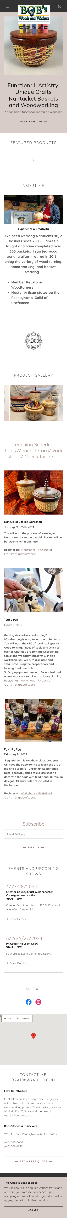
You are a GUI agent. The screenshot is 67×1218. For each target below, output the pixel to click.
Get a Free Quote (34, 1161)
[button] (7, 6)
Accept (33, 1210)
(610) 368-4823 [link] (13, 1146)
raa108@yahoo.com (17, 1115)
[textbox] (33, 834)
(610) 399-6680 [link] (13, 1142)
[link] (34, 6)
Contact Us (33, 121)
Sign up (33, 847)
